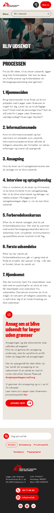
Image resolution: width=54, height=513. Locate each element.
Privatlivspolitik (41, 444)
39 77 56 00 (28, 490)
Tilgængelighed (34, 452)
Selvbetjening (25, 444)
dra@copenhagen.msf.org (20, 377)
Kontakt (11, 444)
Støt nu (45, 5)
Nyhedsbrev (19, 452)
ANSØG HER (17, 403)
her (26, 394)
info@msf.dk (28, 497)
